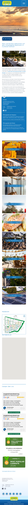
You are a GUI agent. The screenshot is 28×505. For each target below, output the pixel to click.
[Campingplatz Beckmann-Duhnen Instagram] (20, 493)
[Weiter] (23, 59)
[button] (14, 357)
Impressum (10, 503)
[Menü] (24, 3)
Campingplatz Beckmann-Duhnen (8, 471)
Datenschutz (6, 503)
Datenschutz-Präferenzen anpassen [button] (18, 503)
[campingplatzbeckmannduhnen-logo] (11, 3)
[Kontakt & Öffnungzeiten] (3, 493)
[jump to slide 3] (14, 33)
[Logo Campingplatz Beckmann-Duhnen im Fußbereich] (14, 499)
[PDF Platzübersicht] (6, 493)
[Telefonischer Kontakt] (13, 493)
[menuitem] (24, 3)
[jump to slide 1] (13, 33)
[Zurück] (5, 59)
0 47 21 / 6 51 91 (9, 107)
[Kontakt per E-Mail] (10, 493)
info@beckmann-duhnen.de (11, 106)
